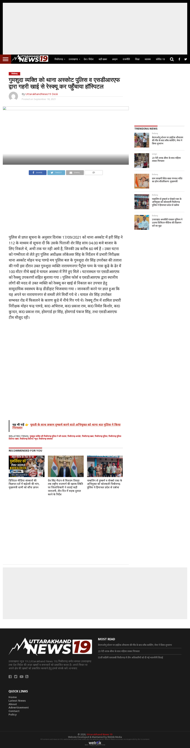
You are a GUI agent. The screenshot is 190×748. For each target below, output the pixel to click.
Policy (13, 714)
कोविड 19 (160, 59)
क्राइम (114, 59)
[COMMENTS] (94, 172)
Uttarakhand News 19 (99, 734)
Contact (14, 711)
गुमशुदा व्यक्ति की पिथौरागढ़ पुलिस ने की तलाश (48, 436)
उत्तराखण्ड (73, 59)
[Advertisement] (95, 29)
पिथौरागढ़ (59, 59)
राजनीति (126, 59)
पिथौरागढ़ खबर (88, 436)
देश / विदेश (89, 59)
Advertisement (19, 707)
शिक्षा (137, 59)
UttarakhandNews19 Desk (41, 94)
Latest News (17, 700)
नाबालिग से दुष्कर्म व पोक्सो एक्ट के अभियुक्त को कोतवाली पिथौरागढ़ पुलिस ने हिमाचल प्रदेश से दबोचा (104, 484)
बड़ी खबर (103, 59)
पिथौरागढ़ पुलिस (101, 436)
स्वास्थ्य (148, 59)
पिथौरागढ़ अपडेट (74, 436)
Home (13, 697)
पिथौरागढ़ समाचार (46, 438)
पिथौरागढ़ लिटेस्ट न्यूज (29, 438)
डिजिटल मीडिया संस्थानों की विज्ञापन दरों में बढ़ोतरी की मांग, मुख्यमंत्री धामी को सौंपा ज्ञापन (24, 484)
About (13, 704)
